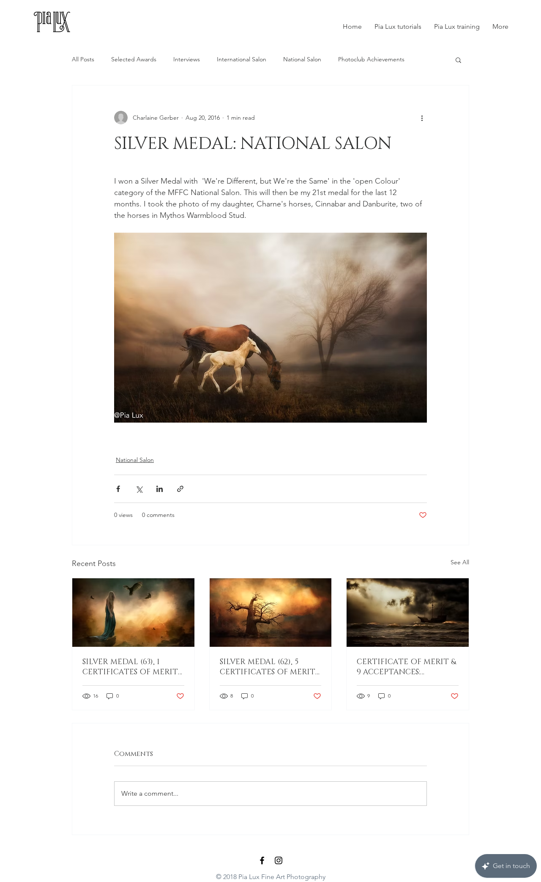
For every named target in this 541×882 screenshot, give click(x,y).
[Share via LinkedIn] (160, 489)
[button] (458, 59)
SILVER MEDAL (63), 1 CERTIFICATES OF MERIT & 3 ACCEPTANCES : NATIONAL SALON (130, 667)
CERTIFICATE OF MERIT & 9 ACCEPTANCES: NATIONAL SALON (406, 667)
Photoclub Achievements (371, 59)
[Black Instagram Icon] (278, 860)
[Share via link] (180, 489)
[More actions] (422, 118)
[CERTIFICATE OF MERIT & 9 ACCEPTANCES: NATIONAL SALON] (408, 612)
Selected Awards (133, 59)
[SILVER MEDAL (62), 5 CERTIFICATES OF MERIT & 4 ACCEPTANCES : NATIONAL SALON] (271, 612)
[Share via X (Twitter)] (139, 489)
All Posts (83, 59)
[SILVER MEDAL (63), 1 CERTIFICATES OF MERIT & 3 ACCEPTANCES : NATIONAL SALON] (133, 612)
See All (460, 562)
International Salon (241, 59)
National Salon (302, 59)
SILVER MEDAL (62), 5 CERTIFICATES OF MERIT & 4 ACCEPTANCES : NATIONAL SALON (267, 667)
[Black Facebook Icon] (262, 860)
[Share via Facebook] (118, 489)
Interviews (186, 59)
